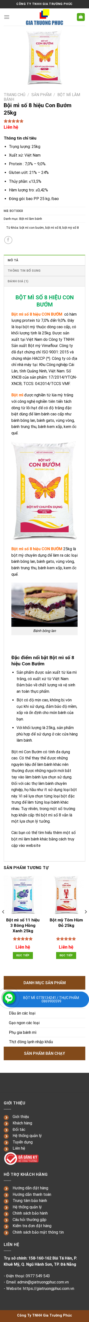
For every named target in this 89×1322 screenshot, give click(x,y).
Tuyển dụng (23, 1142)
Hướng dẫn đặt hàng (30, 1188)
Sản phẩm (41, 94)
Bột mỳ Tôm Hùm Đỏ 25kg (66, 922)
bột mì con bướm (32, 227)
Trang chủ (14, 94)
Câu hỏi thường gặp (29, 1219)
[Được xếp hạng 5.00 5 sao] (23, 939)
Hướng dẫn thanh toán (32, 1194)
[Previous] (3, 921)
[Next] (85, 921)
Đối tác (19, 1129)
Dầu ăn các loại (22, 1013)
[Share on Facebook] (8, 240)
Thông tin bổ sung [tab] (24, 270)
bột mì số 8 (53, 227)
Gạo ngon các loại (24, 1022)
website (33, 845)
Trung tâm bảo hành (30, 1200)
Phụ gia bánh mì (22, 1032)
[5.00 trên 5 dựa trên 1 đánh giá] (44, 121)
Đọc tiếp (23, 955)
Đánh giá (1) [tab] (18, 281)
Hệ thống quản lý (27, 1135)
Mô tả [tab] (13, 260)
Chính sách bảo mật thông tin (38, 1232)
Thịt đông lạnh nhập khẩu (31, 1041)
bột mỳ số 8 (70, 227)
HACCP (38, 358)
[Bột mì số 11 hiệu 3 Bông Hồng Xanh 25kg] (23, 895)
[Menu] (7, 17)
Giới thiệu (21, 1116)
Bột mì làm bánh (30, 219)
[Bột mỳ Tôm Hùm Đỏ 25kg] (66, 895)
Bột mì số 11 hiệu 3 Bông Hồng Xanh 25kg (23, 925)
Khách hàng (22, 1123)
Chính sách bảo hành (30, 1213)
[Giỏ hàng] (81, 17)
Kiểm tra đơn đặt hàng (32, 1225)
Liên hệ (19, 1148)
